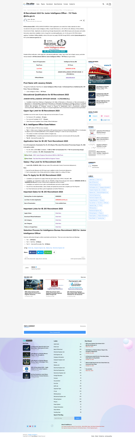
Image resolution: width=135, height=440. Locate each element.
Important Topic (93, 205)
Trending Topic (101, 218)
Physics (43, 4)
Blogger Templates (32, 434)
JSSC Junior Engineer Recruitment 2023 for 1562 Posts (48, 155)
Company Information (105, 187)
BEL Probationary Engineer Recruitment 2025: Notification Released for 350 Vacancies (76, 293)
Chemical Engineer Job (94, 184)
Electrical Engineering (94, 195)
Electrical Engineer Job (102, 192)
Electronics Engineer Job (33, 10)
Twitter (41, 252)
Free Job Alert (89, 369)
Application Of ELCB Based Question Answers (103, 131)
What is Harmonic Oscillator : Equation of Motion (102, 152)
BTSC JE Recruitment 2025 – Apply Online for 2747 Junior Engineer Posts (39, 368)
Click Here (58, 213)
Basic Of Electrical (93, 182)
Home (37, 4)
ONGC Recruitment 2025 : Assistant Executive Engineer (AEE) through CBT (54, 293)
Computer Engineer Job (39, 248)
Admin (33, 267)
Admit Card (91, 179)
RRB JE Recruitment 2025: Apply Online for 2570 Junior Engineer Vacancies (33, 293)
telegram (95, 116)
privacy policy (108, 436)
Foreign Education (93, 200)
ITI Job (100, 205)
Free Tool (100, 202)
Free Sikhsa (34, 436)
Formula (66, 4)
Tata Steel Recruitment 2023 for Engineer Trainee (46, 158)
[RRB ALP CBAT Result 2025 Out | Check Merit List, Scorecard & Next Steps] (91, 102)
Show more (83, 277)
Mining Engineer (93, 213)
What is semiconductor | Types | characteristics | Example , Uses (103, 138)
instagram (106, 116)
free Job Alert (92, 202)
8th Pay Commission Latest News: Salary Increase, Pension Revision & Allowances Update (40, 375)
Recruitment (49, 4)
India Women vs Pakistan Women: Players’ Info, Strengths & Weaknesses (102, 87)
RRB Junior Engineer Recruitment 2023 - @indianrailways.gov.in (95, 344)
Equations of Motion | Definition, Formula (102, 145)
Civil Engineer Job (93, 187)
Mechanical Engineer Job (95, 210)
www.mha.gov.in (70, 77)
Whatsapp (49, 252)
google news (106, 120)
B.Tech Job (30, 248)
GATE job (106, 202)
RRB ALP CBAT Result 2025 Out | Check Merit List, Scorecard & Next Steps (103, 101)
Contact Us (72, 4)
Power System (92, 215)
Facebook (33, 252)
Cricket (104, 190)
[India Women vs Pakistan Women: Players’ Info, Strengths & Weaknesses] (91, 88)
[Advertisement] (54, 312)
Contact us (101, 436)
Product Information (102, 215)
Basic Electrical (58, 4)
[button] (103, 4)
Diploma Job (49, 248)
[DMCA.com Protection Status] (27, 341)
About (96, 436)
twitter (95, 120)
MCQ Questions (92, 208)
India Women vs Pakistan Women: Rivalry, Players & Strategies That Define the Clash (39, 361)
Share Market (92, 218)
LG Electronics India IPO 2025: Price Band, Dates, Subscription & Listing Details (102, 94)
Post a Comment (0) (55, 332)
